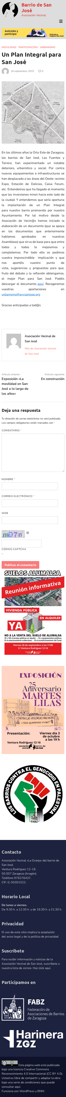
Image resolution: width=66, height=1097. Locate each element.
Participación (28, 47)
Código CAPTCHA (14, 549)
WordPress (26, 1091)
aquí (40, 284)
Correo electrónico (18, 496)
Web (5, 513)
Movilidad (9, 47)
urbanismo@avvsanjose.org (21, 294)
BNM (40, 1091)
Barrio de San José (36, 7)
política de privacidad (44, 937)
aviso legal (14, 937)
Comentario (12, 430)
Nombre (8, 479)
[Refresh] (28, 532)
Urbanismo (47, 47)
